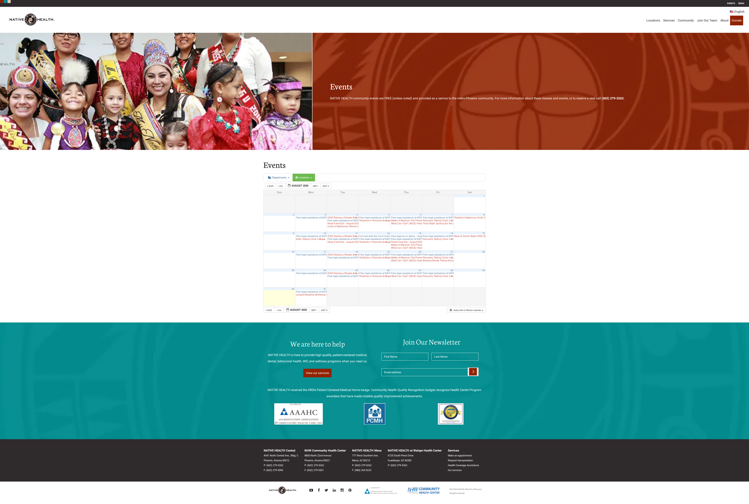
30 (293, 288)
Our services (455, 470)
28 (452, 270)
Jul (281, 185)
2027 (325, 185)
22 (483, 251)
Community (686, 20)
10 (325, 233)
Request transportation (460, 460)
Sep (315, 185)
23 (293, 270)
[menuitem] (737, 12)
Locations (653, 20)
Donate (737, 20)
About (724, 20)
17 (325, 251)
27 (420, 270)
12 (388, 233)
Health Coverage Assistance (463, 465)
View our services (317, 373)
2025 (271, 185)
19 (388, 251)
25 (356, 270)
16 (293, 251)
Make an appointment (460, 455)
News (741, 3)
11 (356, 233)
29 (483, 270)
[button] (466, 310)
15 (483, 233)
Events (731, 3)
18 (356, 251)
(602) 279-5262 (274, 465)
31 (325, 288)
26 (388, 270)
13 (420, 233)
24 (325, 270)
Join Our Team (707, 20)
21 (452, 251)
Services (669, 20)
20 (420, 251)
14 (452, 233)
